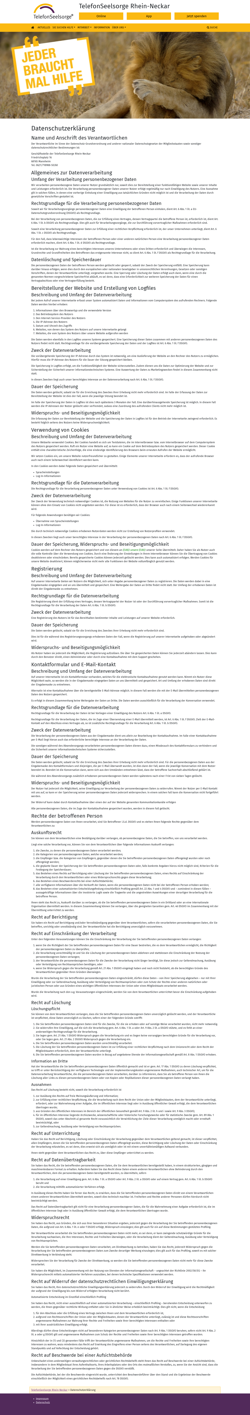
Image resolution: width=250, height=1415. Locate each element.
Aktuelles (44, 27)
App (149, 16)
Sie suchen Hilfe (63, 27)
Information (102, 27)
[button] (18, 75)
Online (101, 16)
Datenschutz (43, 1402)
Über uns (118, 27)
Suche (213, 27)
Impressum (42, 1398)
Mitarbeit (83, 27)
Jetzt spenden (197, 16)
